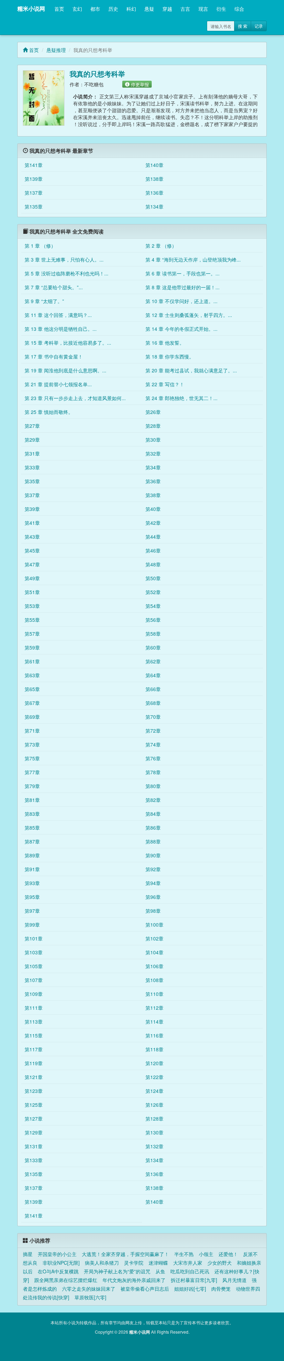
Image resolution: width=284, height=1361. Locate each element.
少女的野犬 (219, 1262)
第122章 (154, 1076)
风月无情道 (234, 1279)
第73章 (32, 744)
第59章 (32, 647)
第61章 (32, 661)
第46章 (153, 550)
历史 (113, 8)
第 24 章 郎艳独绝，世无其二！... (181, 398)
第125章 (34, 1104)
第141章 (34, 164)
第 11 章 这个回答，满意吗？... (58, 314)
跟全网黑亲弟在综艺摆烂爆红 (65, 1279)
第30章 (153, 439)
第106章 (154, 966)
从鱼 (160, 1271)
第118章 (154, 1049)
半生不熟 (184, 1253)
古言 (185, 8)
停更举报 (139, 84)
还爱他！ (228, 1253)
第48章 (153, 564)
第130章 (154, 1132)
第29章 (32, 439)
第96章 (153, 896)
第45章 (32, 550)
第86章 (153, 827)
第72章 (153, 730)
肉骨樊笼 (221, 1288)
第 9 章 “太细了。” (44, 301)
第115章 (34, 1035)
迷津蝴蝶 (158, 1262)
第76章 (153, 758)
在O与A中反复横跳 (58, 1271)
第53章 (32, 605)
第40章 (153, 508)
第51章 (32, 592)
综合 (239, 8)
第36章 (153, 481)
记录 (259, 26)
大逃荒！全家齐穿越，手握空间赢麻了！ (125, 1253)
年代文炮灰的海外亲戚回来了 (134, 1279)
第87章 (32, 841)
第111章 (34, 1007)
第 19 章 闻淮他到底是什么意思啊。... (65, 370)
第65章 (32, 689)
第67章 (32, 702)
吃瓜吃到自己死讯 (189, 1271)
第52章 (153, 592)
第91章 (32, 869)
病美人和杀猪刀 (102, 1262)
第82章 (153, 799)
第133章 (34, 1160)
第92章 (153, 869)
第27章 (32, 425)
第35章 (32, 481)
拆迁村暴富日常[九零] (194, 1279)
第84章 (153, 813)
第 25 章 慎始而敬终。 (49, 411)
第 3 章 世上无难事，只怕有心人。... (64, 259)
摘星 (28, 1253)
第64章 (153, 675)
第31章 (32, 453)
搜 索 (242, 26)
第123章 (34, 1090)
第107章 (34, 979)
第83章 (32, 813)
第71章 (32, 730)
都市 (95, 8)
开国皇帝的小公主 (57, 1253)
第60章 (153, 647)
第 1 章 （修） (40, 245)
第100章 (154, 924)
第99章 (32, 924)
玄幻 (77, 8)
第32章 (153, 453)
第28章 (153, 425)
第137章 (34, 192)
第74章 (153, 744)
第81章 (32, 799)
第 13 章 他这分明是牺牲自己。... (61, 328)
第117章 (34, 1049)
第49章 (32, 578)
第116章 (154, 1035)
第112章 (154, 1007)
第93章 (32, 883)
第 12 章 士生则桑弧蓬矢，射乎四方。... (188, 314)
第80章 (153, 786)
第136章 (154, 192)
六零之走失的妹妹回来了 (88, 1288)
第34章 (153, 467)
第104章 (154, 952)
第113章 (34, 1021)
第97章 (32, 910)
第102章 (154, 938)
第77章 (32, 772)
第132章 (154, 1146)
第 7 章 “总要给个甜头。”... (54, 287)
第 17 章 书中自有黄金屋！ (54, 356)
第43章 (32, 536)
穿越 (167, 8)
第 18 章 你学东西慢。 (169, 356)
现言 (203, 8)
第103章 (34, 952)
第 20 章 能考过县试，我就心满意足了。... (191, 370)
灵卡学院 (133, 1262)
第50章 (153, 578)
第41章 (32, 522)
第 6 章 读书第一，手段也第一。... (182, 273)
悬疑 (149, 8)
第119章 (34, 1063)
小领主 (206, 1253)
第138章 (154, 178)
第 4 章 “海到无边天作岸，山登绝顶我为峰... (193, 259)
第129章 (34, 1132)
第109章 (34, 993)
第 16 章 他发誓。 (164, 342)
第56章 (153, 619)
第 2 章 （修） (161, 245)
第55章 (32, 619)
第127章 (34, 1118)
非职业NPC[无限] (61, 1262)
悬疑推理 (56, 49)
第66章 (153, 689)
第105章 (34, 966)
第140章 (154, 164)
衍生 (221, 8)
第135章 (34, 206)
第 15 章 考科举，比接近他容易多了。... (68, 342)
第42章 (153, 522)
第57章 (32, 633)
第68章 (153, 702)
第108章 (154, 979)
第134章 (154, 206)
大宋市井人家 (187, 1262)
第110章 (154, 993)
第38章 (153, 495)
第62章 (153, 661)
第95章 (32, 896)
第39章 (32, 508)
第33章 (32, 467)
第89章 (32, 855)
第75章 (32, 758)
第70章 (153, 716)
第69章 (32, 716)
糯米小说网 (31, 8)
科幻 (131, 8)
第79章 (32, 786)
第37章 (32, 495)
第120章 (154, 1063)
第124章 (154, 1090)
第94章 (153, 883)
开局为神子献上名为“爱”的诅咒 (117, 1271)
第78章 (153, 772)
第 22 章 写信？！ (164, 384)
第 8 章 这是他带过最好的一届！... (182, 287)
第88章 (153, 841)
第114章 (154, 1021)
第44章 (153, 536)
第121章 (34, 1076)
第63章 (32, 675)
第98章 (153, 910)
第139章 (34, 178)
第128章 (154, 1118)
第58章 (153, 633)
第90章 (153, 855)
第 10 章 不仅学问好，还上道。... (181, 301)
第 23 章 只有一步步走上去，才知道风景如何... (75, 398)
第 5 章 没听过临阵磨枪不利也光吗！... (66, 273)
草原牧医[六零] (90, 1297)
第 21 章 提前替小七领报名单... (58, 384)
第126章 (154, 1104)
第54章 (153, 605)
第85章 (32, 827)
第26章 (153, 411)
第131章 (34, 1146)
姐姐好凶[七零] (190, 1288)
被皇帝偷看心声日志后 (145, 1288)
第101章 (34, 938)
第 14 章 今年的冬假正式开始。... (181, 328)
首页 (59, 8)
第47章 (32, 564)
